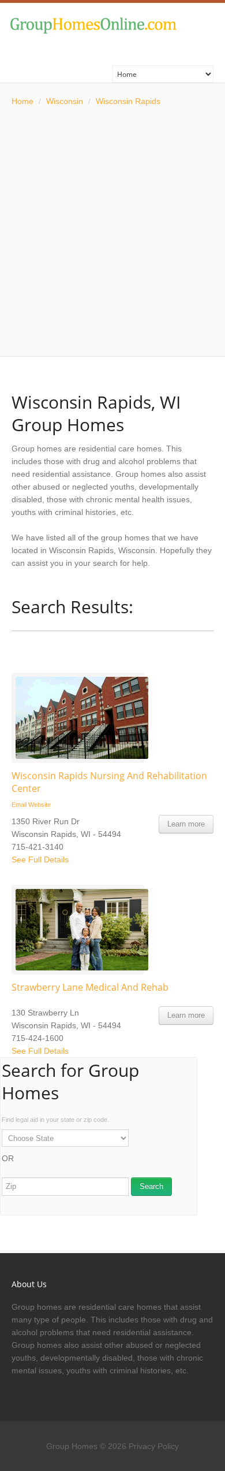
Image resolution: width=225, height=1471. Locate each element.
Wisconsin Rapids (128, 101)
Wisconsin (64, 101)
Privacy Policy (154, 1446)
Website (39, 804)
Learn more (186, 824)
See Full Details (40, 859)
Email (19, 804)
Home (22, 101)
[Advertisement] (112, 231)
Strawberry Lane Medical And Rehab (90, 987)
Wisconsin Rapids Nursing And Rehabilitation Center (109, 782)
